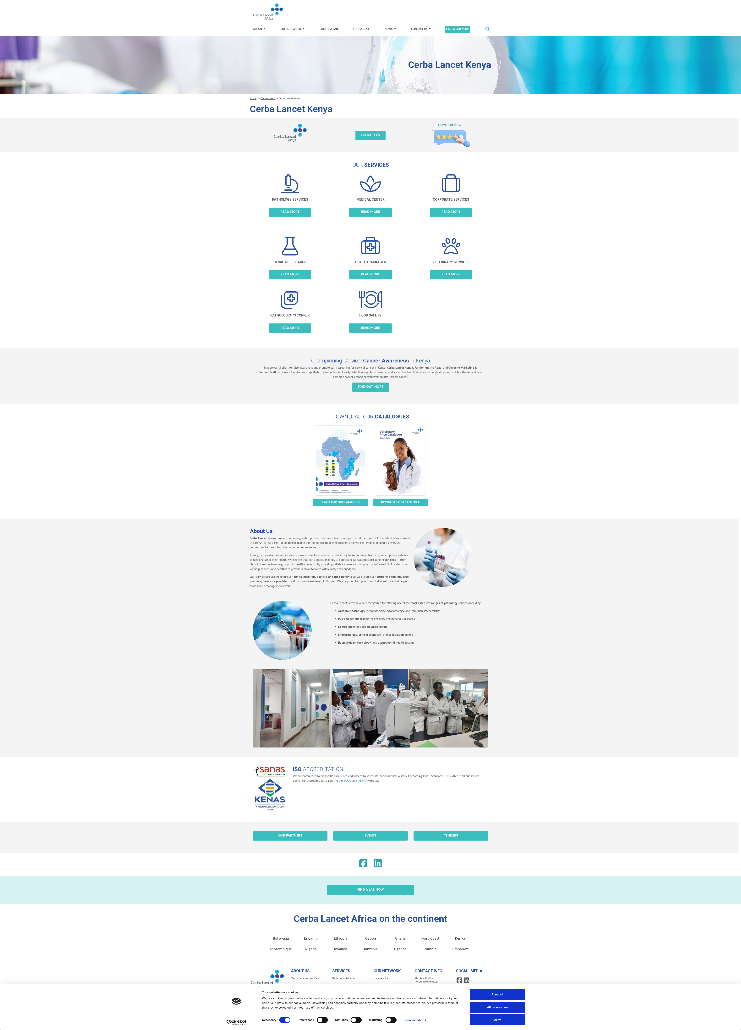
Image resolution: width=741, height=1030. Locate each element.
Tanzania (371, 949)
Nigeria (311, 949)
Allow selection (497, 1007)
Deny (497, 1019)
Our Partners (290, 835)
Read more (290, 212)
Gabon (370, 939)
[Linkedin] (378, 864)
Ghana (400, 939)
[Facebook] (363, 864)
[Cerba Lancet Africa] (267, 12)
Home (253, 98)
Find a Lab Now (457, 29)
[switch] (322, 1020)
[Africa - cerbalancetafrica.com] (267, 978)
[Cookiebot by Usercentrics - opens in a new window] (236, 1022)
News (389, 29)
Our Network (291, 29)
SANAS (347, 780)
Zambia (430, 949)
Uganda (400, 949)
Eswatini (311, 939)
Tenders (451, 835)
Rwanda (340, 949)
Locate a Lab (329, 29)
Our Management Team (306, 978)
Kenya (460, 939)
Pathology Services (344, 978)
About (258, 29)
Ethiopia (340, 939)
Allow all (497, 994)
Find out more (370, 387)
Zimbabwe (460, 949)
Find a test (361, 29)
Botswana (281, 939)
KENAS (362, 780)
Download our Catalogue (340, 502)
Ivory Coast (430, 939)
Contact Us (419, 29)
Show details (412, 1020)
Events (370, 835)
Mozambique (281, 949)
